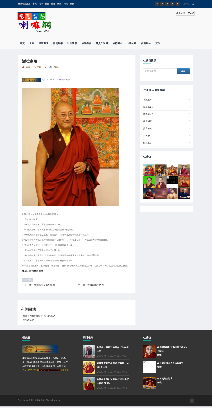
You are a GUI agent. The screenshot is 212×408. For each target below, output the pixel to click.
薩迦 (53, 3)
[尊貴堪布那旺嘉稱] (172, 180)
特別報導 (58, 43)
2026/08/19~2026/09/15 (116, 388)
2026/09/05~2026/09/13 (116, 372)
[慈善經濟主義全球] (178, 4)
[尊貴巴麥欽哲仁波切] (172, 170)
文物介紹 (132, 43)
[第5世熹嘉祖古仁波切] (149, 193)
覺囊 (59, 3)
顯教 (72, 3)
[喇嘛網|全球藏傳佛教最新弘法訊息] (167, 4)
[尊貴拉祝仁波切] (161, 181)
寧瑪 (35, 3)
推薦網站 (146, 43)
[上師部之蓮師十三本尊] (149, 170)
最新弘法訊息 (24, 3)
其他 (158, 43)
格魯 (47, 3)
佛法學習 (86, 43)
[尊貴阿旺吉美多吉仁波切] (149, 366)
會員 (31, 43)
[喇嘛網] (172, 4)
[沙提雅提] (172, 193)
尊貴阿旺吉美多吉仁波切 (171, 363)
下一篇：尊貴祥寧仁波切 (91, 285)
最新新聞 (43, 43)
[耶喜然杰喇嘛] (184, 170)
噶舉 (41, 3)
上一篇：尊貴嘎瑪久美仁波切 (40, 285)
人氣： (53, 67)
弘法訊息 (72, 43)
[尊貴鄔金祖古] (149, 382)
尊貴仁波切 (102, 43)
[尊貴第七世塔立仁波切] (184, 181)
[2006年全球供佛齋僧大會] (161, 193)
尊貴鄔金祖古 (166, 378)
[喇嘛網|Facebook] (157, 4)
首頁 (22, 43)
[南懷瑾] (184, 193)
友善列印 (27, 279)
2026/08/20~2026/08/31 (116, 356)
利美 (66, 3)
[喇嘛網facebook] (192, 401)
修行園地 (117, 43)
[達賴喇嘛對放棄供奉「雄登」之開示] (149, 351)
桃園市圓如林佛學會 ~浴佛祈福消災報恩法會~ (39, 318)
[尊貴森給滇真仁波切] (161, 170)
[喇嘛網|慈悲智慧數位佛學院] (162, 4)
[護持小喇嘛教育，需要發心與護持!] (149, 181)
